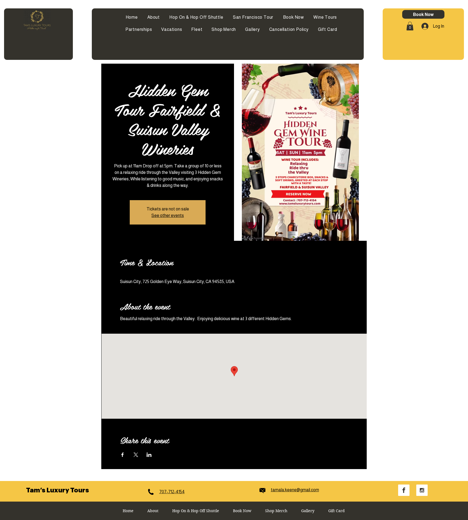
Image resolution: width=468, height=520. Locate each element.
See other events (167, 215)
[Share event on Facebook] (122, 455)
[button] (410, 26)
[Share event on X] (135, 455)
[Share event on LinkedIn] (149, 455)
